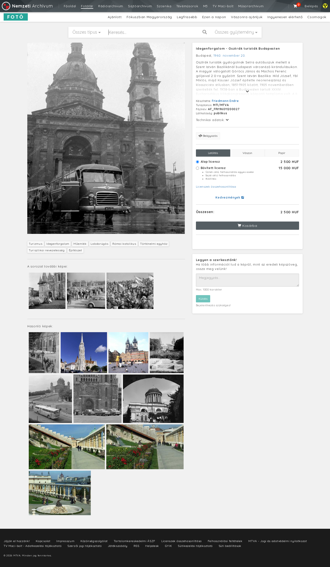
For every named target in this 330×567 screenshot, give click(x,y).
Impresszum (65, 541)
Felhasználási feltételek (225, 541)
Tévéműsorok (187, 6)
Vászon (247, 153)
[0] (295, 6)
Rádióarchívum (110, 6)
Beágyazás (209, 136)
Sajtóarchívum (140, 6)
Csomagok (316, 17)
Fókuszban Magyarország (149, 17)
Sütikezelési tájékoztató (195, 546)
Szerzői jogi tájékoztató (84, 546)
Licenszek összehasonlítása (216, 186)
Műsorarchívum (251, 6)
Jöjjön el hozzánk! (17, 541)
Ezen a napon (214, 17)
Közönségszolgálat (94, 541)
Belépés (311, 6)
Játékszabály (118, 546)
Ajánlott (115, 17)
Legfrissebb (187, 17)
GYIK (168, 546)
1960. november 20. (230, 55)
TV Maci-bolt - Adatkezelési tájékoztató (32, 546)
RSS (136, 546)
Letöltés (213, 153)
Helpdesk (152, 546)
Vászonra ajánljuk (247, 17)
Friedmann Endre (225, 101)
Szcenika (164, 6)
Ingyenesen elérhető (284, 17)
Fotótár (87, 6)
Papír (281, 153)
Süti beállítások (230, 546)
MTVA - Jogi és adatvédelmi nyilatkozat (277, 541)
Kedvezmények (228, 197)
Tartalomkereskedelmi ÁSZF (135, 541)
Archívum (32, 6)
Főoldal (70, 6)
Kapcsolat (43, 541)
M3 (205, 6)
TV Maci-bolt (223, 6)
